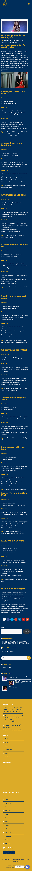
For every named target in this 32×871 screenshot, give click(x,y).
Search (3, 627)
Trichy (6, 840)
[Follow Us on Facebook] (5, 852)
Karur (6, 814)
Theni (6, 799)
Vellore (7, 825)
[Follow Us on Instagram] (9, 852)
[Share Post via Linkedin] (19, 619)
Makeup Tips (13, 42)
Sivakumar (16, 40)
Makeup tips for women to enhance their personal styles (14, 642)
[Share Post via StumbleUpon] (27, 619)
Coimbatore (8, 796)
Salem (7, 829)
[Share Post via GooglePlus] (15, 619)
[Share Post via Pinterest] (23, 619)
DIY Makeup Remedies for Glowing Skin (14, 641)
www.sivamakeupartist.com (16, 865)
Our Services (8, 749)
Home (6, 739)
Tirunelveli (8, 803)
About (7, 742)
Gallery (7, 746)
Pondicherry (8, 836)
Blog (6, 753)
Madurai (7, 843)
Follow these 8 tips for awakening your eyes (15, 643)
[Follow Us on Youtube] (13, 852)
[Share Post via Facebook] (8, 619)
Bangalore (8, 832)
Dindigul (7, 810)
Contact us (8, 757)
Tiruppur (7, 807)
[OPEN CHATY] (27, 867)
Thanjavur (8, 818)
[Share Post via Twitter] (12, 619)
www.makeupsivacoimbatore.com (16, 867)
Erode (6, 821)
